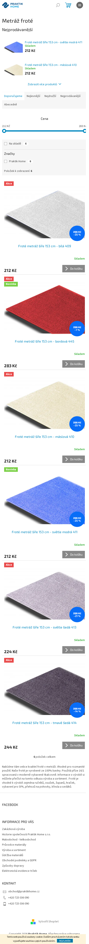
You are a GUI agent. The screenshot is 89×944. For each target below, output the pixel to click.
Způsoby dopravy (13, 866)
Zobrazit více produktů (42, 84)
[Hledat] (58, 5)
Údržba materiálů (12, 855)
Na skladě (17, 144)
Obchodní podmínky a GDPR (19, 860)
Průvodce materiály (14, 845)
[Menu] (80, 5)
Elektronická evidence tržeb (19, 871)
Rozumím (65, 940)
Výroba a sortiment (14, 850)
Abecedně (10, 105)
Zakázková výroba (13, 829)
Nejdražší (50, 96)
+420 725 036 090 (18, 898)
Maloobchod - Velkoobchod (19, 840)
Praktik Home (20, 161)
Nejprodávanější (70, 96)
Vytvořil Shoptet (48, 922)
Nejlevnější (33, 96)
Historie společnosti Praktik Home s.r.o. (26, 834)
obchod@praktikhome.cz (24, 891)
